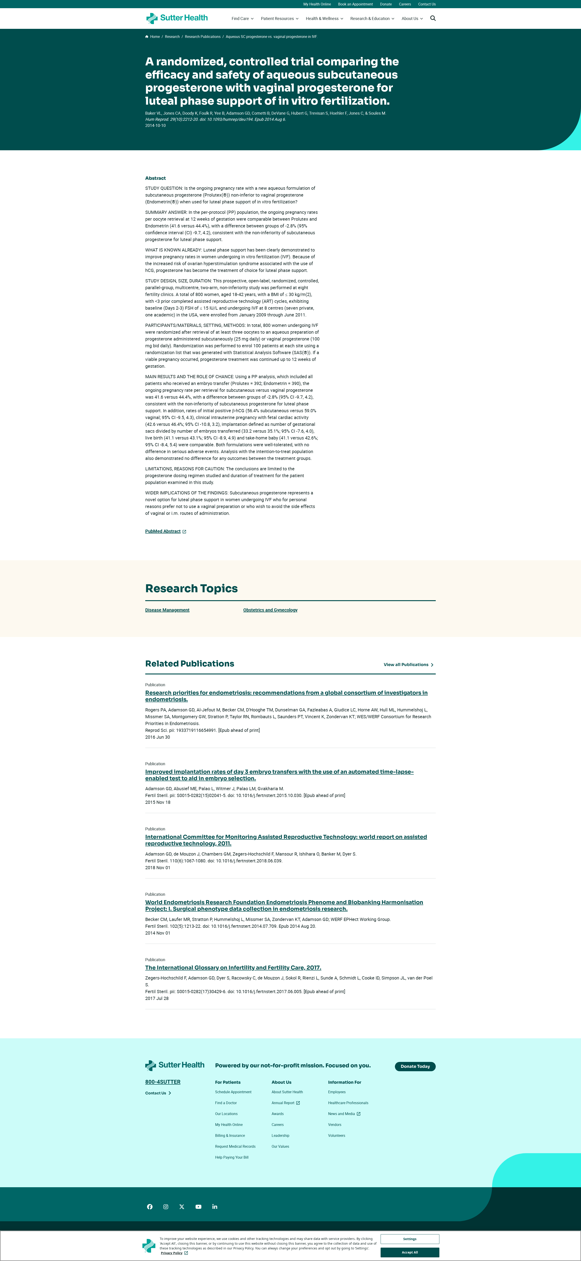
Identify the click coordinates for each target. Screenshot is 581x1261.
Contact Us (427, 4)
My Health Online (317, 4)
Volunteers (336, 1135)
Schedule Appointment (233, 1091)
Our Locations (226, 1113)
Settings (409, 1239)
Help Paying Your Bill (232, 1157)
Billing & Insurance (230, 1135)
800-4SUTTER (162, 1081)
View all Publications (406, 664)
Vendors (334, 1124)
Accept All (410, 1252)
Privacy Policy (175, 1253)
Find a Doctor (226, 1102)
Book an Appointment (355, 4)
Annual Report (287, 1102)
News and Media (345, 1113)
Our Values (280, 1146)
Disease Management (167, 610)
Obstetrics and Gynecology (270, 610)
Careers (405, 4)
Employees (337, 1091)
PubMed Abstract (163, 531)
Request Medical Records (235, 1146)
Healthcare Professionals (348, 1102)
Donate (386, 4)
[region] (290, 1246)
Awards (278, 1113)
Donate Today (415, 1066)
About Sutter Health (287, 1091)
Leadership (280, 1135)
